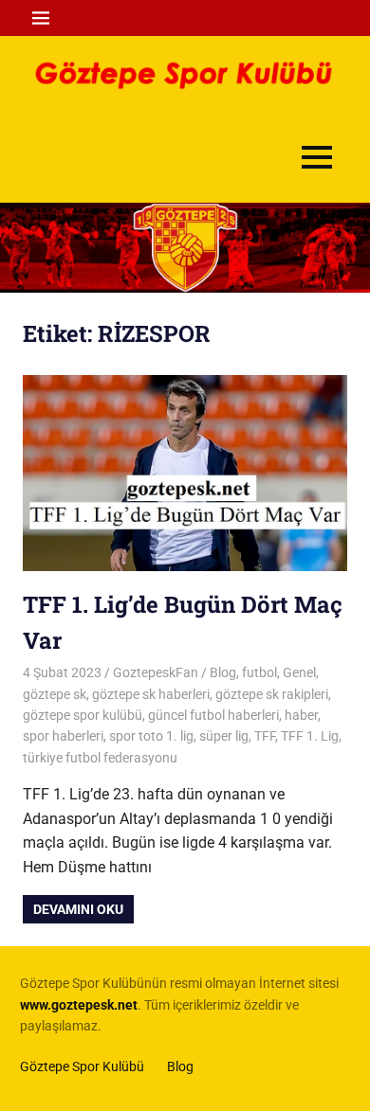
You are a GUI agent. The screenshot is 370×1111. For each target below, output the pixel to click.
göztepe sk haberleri (151, 694)
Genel (299, 672)
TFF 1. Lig (310, 736)
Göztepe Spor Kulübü (82, 1066)
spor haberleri (63, 736)
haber (301, 715)
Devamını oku (78, 909)
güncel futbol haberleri (213, 715)
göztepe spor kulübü (82, 715)
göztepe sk (54, 694)
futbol (259, 672)
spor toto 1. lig (151, 736)
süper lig (224, 736)
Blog (223, 672)
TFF (264, 736)
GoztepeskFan (155, 672)
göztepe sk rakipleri (271, 694)
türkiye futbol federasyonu (100, 757)
